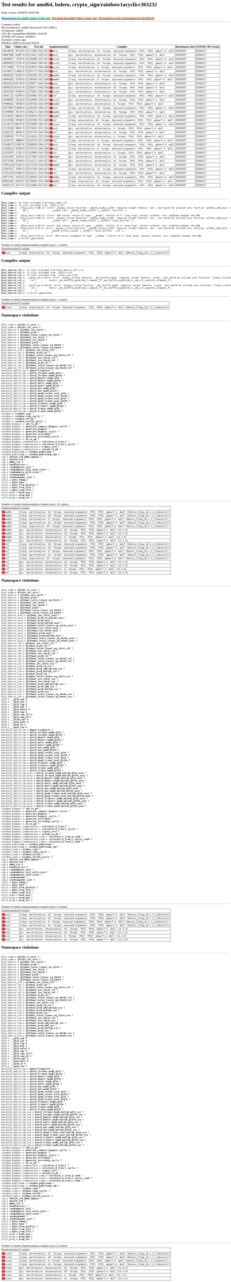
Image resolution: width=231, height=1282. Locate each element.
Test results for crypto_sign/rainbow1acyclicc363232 (126, 18)
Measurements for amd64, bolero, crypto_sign (26, 18)
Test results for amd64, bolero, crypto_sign (74, 18)
